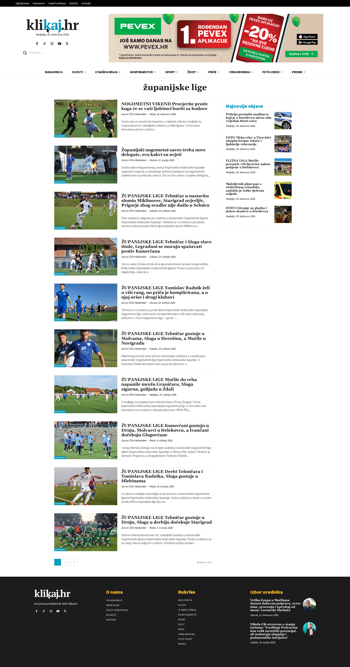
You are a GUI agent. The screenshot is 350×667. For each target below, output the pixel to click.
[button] (55, 53)
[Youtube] (59, 44)
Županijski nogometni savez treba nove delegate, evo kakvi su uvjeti (163, 152)
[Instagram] (52, 44)
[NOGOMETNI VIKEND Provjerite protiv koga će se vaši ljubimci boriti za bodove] (85, 119)
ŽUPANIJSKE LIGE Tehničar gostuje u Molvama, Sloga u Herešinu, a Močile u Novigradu (163, 338)
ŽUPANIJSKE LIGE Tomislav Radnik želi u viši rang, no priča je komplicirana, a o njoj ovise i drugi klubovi (165, 292)
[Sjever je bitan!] (52, 26)
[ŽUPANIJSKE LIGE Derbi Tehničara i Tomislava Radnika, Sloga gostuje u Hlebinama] (85, 486)
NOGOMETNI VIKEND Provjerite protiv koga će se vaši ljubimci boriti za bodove (164, 106)
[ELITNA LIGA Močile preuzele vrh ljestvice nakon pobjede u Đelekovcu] (283, 167)
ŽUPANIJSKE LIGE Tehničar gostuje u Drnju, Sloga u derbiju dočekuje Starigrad (166, 520)
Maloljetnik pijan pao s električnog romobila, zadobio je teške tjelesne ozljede (245, 189)
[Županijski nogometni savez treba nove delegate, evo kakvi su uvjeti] (85, 165)
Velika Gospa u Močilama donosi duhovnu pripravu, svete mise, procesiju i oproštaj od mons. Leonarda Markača (275, 605)
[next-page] (74, 562)
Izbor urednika (266, 592)
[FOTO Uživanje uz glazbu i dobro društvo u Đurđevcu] (283, 214)
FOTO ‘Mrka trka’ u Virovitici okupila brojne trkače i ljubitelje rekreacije (248, 141)
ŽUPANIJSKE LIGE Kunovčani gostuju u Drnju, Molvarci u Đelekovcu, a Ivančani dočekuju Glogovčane (165, 430)
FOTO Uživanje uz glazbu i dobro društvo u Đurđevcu (247, 209)
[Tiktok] (44, 44)
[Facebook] (37, 44)
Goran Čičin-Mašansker (133, 114)
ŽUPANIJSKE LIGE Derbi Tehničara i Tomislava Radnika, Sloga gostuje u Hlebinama (162, 476)
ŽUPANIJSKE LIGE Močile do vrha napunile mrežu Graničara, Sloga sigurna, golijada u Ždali (159, 384)
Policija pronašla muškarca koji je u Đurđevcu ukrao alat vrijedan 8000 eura (248, 117)
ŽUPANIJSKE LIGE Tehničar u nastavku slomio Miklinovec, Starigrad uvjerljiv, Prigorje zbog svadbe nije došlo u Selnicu (165, 200)
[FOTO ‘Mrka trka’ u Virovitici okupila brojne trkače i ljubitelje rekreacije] (283, 144)
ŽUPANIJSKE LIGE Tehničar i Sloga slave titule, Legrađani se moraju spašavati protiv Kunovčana (166, 246)
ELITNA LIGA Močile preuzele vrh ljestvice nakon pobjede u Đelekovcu (248, 164)
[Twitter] (67, 44)
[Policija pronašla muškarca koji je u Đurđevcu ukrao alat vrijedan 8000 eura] (283, 120)
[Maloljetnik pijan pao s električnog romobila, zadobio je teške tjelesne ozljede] (283, 190)
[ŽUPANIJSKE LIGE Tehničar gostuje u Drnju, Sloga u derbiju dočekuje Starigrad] (85, 532)
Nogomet (60, 136)
